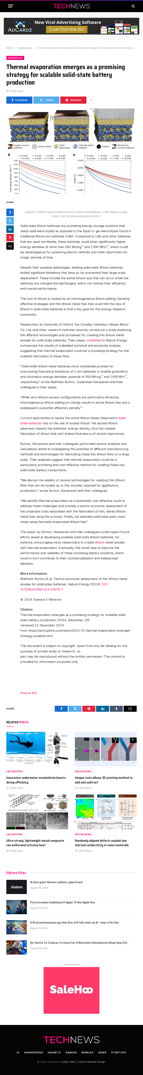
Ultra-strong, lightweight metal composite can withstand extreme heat (35, 843)
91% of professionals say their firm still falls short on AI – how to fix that (74, 923)
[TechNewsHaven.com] (71, 6)
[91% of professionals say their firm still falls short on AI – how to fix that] (16, 927)
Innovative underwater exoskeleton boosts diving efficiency (36, 780)
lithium (99, 542)
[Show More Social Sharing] (91, 100)
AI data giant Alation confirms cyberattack (56, 882)
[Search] (133, 6)
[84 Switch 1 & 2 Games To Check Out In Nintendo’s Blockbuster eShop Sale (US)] (16, 947)
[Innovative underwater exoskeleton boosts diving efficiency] (37, 749)
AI (18, 1052)
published (94, 340)
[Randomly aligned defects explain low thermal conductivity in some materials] (106, 811)
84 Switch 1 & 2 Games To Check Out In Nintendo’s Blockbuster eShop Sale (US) (78, 943)
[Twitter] (10, 220)
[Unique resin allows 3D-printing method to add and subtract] (106, 749)
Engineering (15, 58)
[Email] (10, 246)
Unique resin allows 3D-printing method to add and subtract (104, 780)
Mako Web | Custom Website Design (84, 1061)
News (102, 1052)
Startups (118, 1052)
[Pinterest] (10, 237)
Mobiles (88, 1052)
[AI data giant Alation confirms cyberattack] (16, 887)
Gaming (71, 1052)
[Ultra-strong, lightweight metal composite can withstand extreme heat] (37, 811)
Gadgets (54, 1052)
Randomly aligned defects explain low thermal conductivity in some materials (102, 843)
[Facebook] (10, 212)
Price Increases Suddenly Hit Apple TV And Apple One (62, 902)
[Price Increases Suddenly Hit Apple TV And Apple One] (16, 907)
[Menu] (10, 6)
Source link (28, 693)
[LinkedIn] (10, 229)
